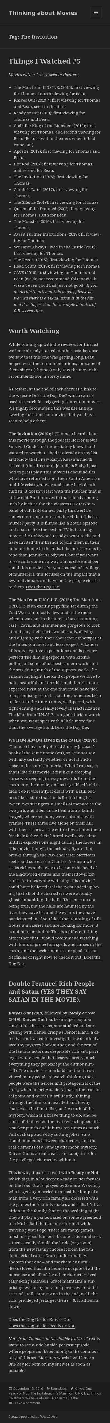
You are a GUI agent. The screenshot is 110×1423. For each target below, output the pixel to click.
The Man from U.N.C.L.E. (71, 1393)
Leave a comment (26, 1403)
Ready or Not (19, 1393)
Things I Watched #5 (45, 61)
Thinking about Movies (43, 12)
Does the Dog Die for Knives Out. (40, 1319)
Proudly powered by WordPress (33, 1416)
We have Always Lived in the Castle (51, 1398)
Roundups (59, 1388)
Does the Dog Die (48, 395)
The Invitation (40, 1393)
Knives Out (83, 1388)
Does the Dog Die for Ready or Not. (42, 1325)
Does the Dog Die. (43, 586)
